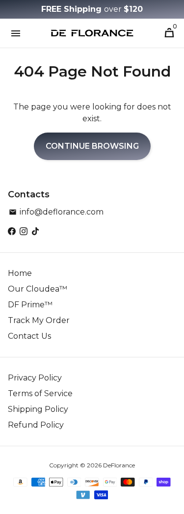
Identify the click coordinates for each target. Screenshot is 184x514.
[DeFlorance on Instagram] (23, 231)
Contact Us (29, 336)
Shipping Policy (38, 409)
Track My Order (39, 320)
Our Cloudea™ (37, 289)
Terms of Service (40, 393)
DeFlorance (119, 465)
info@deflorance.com (56, 211)
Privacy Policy (35, 377)
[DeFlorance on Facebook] (12, 231)
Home (20, 273)
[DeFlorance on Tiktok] (35, 231)
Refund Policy (36, 425)
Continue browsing (92, 146)
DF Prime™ (30, 304)
